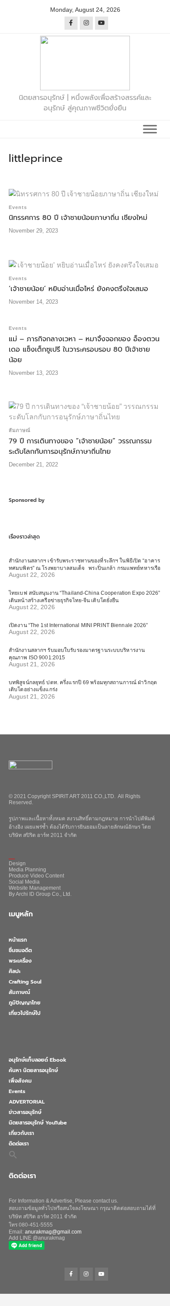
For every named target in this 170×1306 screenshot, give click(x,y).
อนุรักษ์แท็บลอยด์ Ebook (37, 1060)
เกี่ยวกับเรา (21, 1133)
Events (18, 207)
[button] (13, 1154)
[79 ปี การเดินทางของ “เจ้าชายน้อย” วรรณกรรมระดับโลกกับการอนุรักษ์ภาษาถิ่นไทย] (85, 411)
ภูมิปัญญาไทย (25, 1003)
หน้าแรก (18, 940)
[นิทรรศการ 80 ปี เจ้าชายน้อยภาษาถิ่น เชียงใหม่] (84, 193)
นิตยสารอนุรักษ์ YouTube (38, 1123)
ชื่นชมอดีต (20, 950)
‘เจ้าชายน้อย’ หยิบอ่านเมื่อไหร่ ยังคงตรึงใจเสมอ (78, 289)
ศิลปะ (14, 971)
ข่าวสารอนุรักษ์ (25, 1112)
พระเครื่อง (20, 961)
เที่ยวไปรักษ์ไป (25, 1013)
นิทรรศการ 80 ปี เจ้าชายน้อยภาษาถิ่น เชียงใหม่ (78, 218)
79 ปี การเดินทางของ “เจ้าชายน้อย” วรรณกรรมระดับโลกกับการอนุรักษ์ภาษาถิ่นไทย (80, 446)
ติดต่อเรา (19, 1144)
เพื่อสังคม (20, 1081)
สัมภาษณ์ (20, 430)
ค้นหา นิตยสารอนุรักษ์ (33, 1070)
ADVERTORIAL (26, 1102)
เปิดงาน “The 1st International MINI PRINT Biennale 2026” (78, 625)
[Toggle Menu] (150, 129)
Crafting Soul (25, 982)
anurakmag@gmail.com (53, 1232)
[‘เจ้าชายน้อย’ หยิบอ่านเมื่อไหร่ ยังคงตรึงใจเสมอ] (84, 264)
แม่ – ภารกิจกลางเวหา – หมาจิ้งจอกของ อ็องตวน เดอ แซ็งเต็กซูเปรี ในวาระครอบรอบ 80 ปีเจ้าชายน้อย (84, 349)
